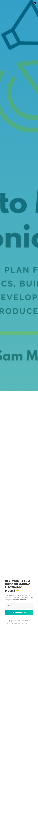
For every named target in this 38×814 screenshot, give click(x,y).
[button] (35, 2)
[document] (19, 407)
